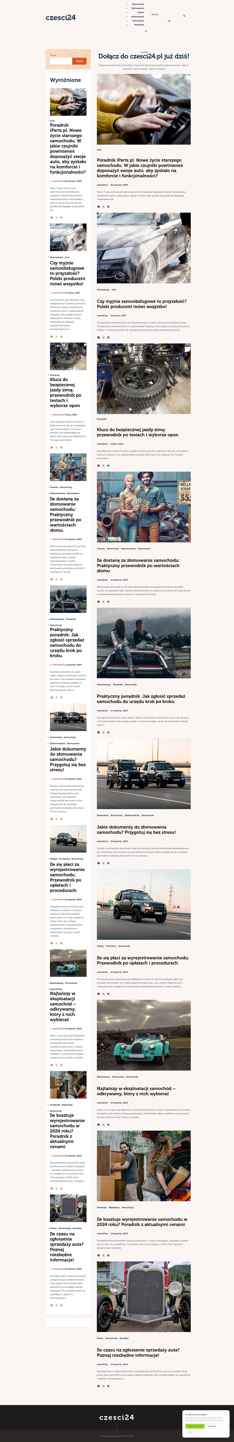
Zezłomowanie (128, 549)
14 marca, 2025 (118, 315)
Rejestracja (114, 1207)
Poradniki (101, 419)
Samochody (113, 549)
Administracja (104, 684)
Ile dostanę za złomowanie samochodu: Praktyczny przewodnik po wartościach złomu (138, 565)
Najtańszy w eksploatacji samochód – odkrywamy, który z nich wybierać (136, 1091)
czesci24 (117, 1417)
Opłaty (100, 946)
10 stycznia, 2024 (119, 841)
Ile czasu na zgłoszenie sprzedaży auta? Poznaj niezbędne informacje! (138, 1353)
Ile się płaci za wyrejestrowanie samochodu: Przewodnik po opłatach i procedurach (143, 960)
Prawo (100, 1338)
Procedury (111, 946)
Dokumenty (102, 815)
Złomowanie (144, 549)
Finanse (101, 549)
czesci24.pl (102, 185)
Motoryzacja (103, 289)
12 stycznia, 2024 (119, 580)
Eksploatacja (103, 1077)
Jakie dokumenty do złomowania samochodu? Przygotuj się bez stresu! (136, 830)
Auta (99, 150)
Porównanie (118, 1077)
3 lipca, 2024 (117, 444)
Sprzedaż (124, 1338)
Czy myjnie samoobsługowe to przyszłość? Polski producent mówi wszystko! (142, 304)
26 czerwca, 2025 (119, 185)
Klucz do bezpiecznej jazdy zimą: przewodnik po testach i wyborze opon (137, 432)
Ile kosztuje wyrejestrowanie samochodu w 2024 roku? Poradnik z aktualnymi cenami (142, 1222)
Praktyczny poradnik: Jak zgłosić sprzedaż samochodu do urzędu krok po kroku (141, 699)
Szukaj (53, 55)
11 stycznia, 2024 (119, 710)
